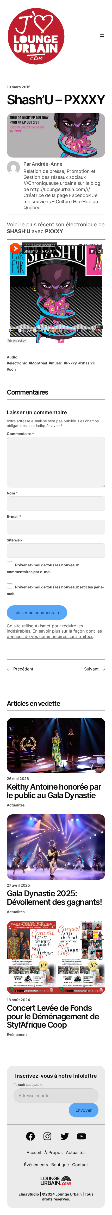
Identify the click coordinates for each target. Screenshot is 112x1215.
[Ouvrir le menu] (102, 35)
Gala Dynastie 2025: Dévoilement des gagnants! (54, 897)
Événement (17, 1034)
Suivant (91, 668)
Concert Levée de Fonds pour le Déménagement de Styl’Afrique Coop (53, 1016)
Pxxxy (71, 363)
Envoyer (84, 1110)
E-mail (14, 516)
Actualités (16, 805)
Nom (12, 493)
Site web (14, 540)
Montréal (39, 363)
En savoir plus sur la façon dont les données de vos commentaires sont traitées (54, 633)
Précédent (23, 668)
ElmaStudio (28, 1194)
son (12, 369)
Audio (12, 357)
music (56, 363)
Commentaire (20, 433)
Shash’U (88, 363)
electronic (18, 363)
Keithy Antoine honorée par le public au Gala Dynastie (54, 791)
